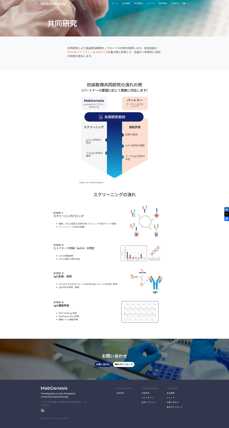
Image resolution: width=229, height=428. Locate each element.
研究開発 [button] (138, 3)
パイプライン (148, 398)
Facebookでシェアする (226, 218)
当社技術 (120, 393)
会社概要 (171, 393)
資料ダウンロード (124, 364)
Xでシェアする (226, 214)
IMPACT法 (101, 52)
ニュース (151, 3)
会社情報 (126, 3)
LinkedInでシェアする (226, 209)
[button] (185, 3)
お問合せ (175, 3)
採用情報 (163, 3)
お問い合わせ (103, 364)
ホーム (115, 3)
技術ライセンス (149, 402)
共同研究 (146, 393)
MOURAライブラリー (80, 52)
